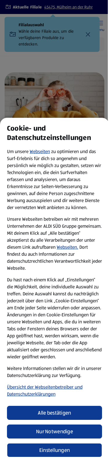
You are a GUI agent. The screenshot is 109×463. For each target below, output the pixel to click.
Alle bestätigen (54, 413)
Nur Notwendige (54, 431)
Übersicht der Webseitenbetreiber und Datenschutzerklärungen (45, 390)
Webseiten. (67, 247)
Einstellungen (54, 450)
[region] (54, 290)
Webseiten (40, 151)
